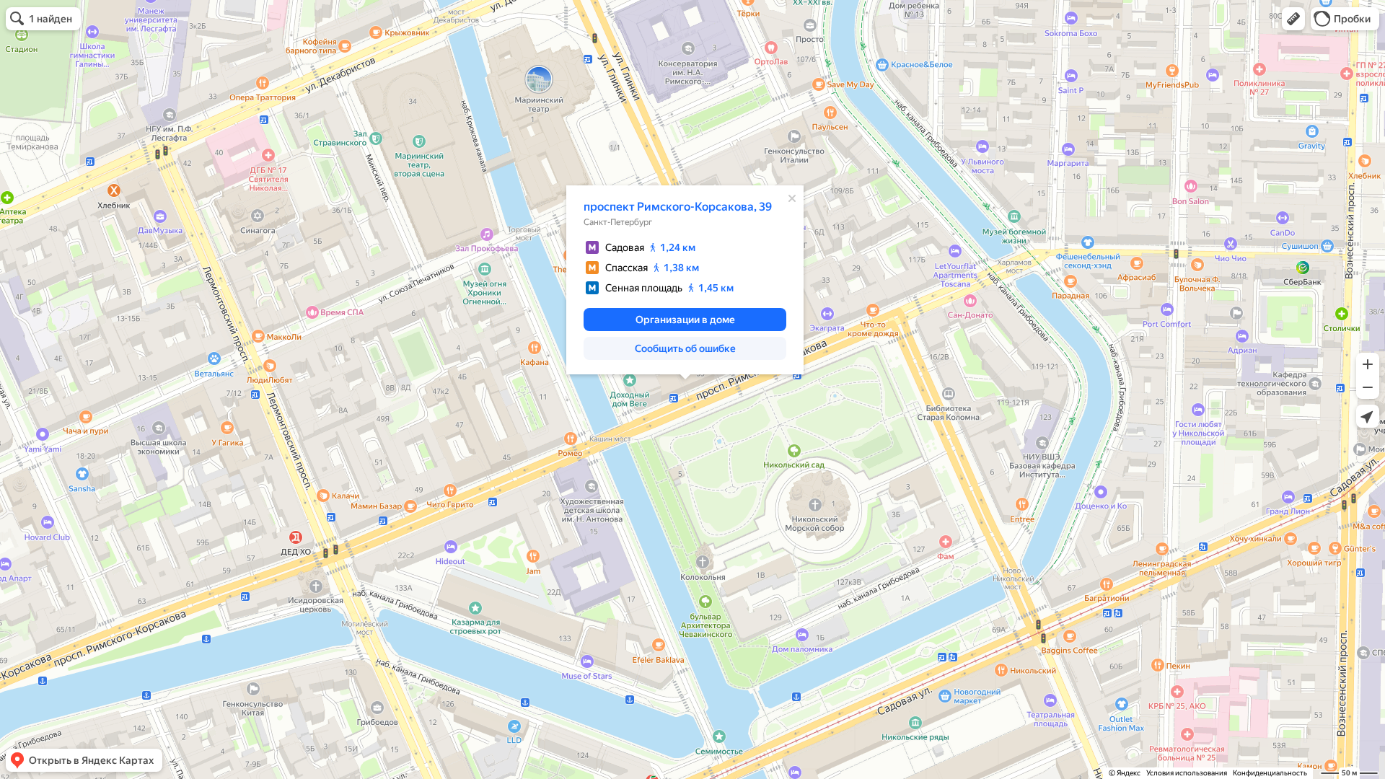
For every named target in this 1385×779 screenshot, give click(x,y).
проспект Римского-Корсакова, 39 (678, 207)
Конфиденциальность (1270, 773)
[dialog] (685, 279)
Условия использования (1186, 773)
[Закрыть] (792, 198)
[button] (1293, 18)
